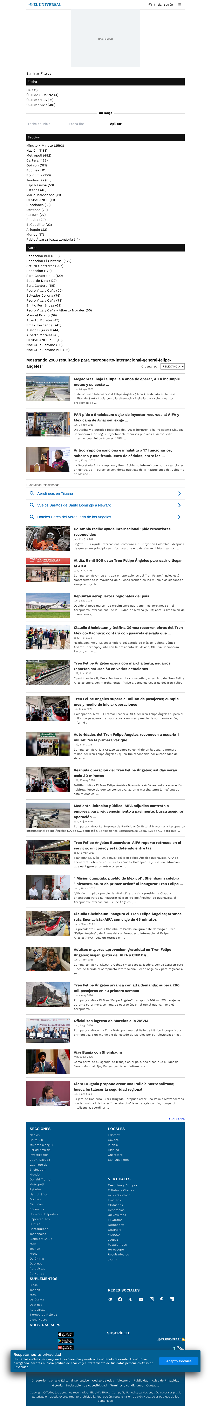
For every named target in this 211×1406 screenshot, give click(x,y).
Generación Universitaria (117, 1212)
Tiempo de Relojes (43, 1314)
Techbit (35, 1248)
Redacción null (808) (43, 256)
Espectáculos (40, 1219)
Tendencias (38, 1233)
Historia (57, 1385)
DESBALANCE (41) (40, 200)
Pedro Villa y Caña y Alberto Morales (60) (59, 310)
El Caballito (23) (39, 225)
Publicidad (141, 1380)
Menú (34, 1253)
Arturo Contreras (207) (44, 266)
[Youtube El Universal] (141, 1300)
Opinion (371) (36, 165)
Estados (36, 1189)
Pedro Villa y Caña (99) (44, 290)
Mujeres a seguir (42, 1144)
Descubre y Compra (122, 1185)
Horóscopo (116, 1249)
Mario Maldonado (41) (43, 195)
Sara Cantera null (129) (44, 276)
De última (37, 1258)
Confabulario (39, 1229)
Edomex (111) (36, 170)
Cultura (35, 1224)
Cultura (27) (36, 215)
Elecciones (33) (38, 205)
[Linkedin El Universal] (172, 1300)
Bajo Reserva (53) (40, 185)
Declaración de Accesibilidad (86, 1385)
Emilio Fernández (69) (43, 305)
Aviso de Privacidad (165, 1380)
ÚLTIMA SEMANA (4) (42, 95)
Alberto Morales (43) (43, 335)
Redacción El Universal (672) (49, 261)
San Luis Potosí (119, 1159)
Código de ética (103, 1380)
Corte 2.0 (36, 1140)
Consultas (37, 1273)
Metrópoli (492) (38, 155)
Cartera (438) (37, 160)
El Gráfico (115, 1219)
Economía (37, 1209)
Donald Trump (40, 1179)
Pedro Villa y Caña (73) (44, 300)
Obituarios (115, 1205)
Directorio (39, 1380)
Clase (34, 1285)
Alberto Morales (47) (42, 320)
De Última (37, 1299)
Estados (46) (36, 190)
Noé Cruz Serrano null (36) (48, 350)
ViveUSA (114, 1234)
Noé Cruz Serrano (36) (44, 345)
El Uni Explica (40, 1159)
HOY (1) (32, 90)
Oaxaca (113, 1140)
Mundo (35, 1174)
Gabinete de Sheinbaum (39, 1167)
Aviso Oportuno (119, 1195)
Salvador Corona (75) (43, 295)
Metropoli (37, 1184)
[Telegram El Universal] (110, 1300)
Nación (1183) (36, 150)
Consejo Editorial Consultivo (69, 1380)
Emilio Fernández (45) (43, 325)
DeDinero (115, 1229)
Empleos (114, 1200)
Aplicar (116, 124)
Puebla (113, 1144)
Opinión (35, 1199)
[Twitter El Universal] (130, 1300)
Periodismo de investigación (40, 1152)
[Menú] (180, 4)
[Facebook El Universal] (120, 1300)
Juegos (113, 1239)
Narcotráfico (39, 1194)
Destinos (36, 1263)
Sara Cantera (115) (40, 286)
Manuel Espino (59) (41, 315)
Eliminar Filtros (38, 73)
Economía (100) (38, 175)
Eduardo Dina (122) (41, 281)
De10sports (116, 1224)
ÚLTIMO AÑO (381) (40, 105)
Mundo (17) (35, 234)
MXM (33, 1243)
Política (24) (36, 220)
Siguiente (177, 1119)
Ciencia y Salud (41, 1238)
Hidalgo (113, 1149)
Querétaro (115, 1154)
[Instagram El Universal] (152, 1300)
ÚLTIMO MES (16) (40, 100)
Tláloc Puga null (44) (43, 330)
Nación (35, 1135)
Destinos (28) (37, 210)
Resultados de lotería (118, 1257)
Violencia (123, 1380)
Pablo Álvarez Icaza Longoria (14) (53, 239)
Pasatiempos (117, 1244)
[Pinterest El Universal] (162, 1300)
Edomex (114, 1135)
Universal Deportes (44, 1214)
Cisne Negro (38, 1319)
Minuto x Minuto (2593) (45, 145)
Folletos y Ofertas (121, 1190)
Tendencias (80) (39, 180)
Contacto (152, 1385)
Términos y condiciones (126, 1385)
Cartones (36, 1204)
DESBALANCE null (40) (44, 340)
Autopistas (37, 1268)
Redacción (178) (39, 271)
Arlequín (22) (36, 230)
